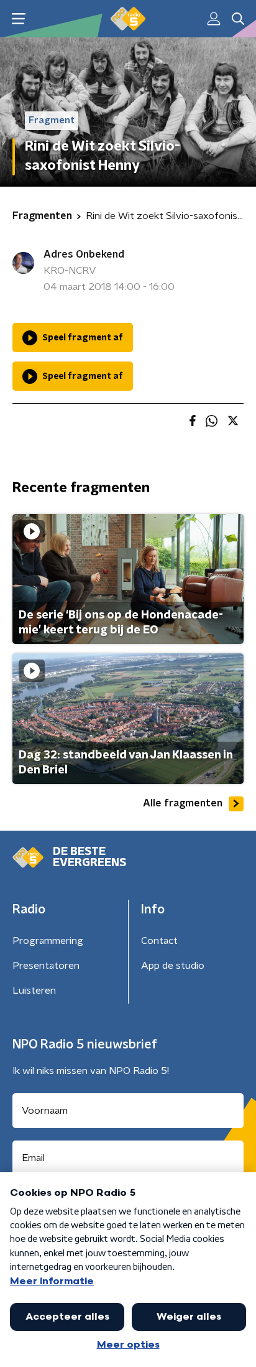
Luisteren (34, 991)
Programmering (47, 941)
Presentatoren (46, 966)
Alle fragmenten (182, 803)
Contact (159, 941)
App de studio (172, 966)
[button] (18, 18)
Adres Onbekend (83, 254)
